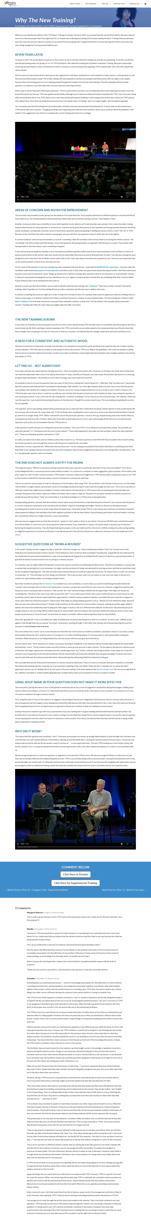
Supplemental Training (66, 26)
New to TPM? (75, 4)
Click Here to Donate (75, 874)
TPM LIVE (105, 4)
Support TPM (119, 4)
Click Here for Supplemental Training (75, 883)
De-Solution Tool (49, 583)
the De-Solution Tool (105, 669)
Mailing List (134, 4)
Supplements (83, 26)
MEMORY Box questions (108, 267)
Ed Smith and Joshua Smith (30, 26)
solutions (93, 286)
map (113, 219)
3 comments (96, 26)
